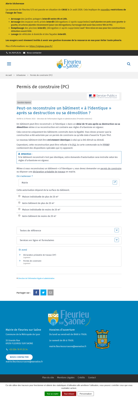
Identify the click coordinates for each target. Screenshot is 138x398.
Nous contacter (33, 53)
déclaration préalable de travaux (49, 171)
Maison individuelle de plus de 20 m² (39, 196)
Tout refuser (69, 394)
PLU (74, 144)
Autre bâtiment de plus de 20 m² (37, 203)
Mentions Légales (66, 377)
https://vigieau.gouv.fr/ (41, 46)
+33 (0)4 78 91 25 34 (18, 349)
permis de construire (110, 168)
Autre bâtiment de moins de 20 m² (38, 216)
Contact (92, 377)
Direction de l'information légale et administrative (36, 278)
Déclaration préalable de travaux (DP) (39, 255)
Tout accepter (52, 394)
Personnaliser (86, 394)
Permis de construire (32, 261)
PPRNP (106, 144)
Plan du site (48, 377)
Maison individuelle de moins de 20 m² (40, 209)
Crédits (81, 377)
